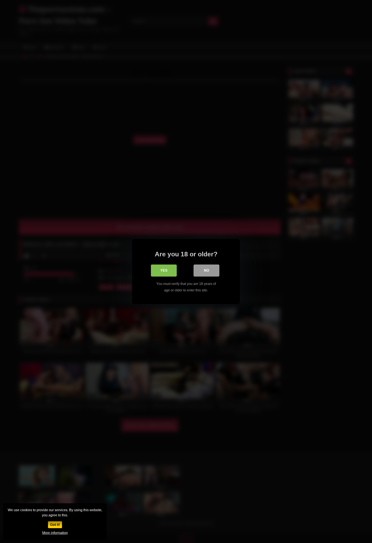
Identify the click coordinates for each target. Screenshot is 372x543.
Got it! (55, 524)
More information (55, 533)
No (206, 270)
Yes (163, 270)
